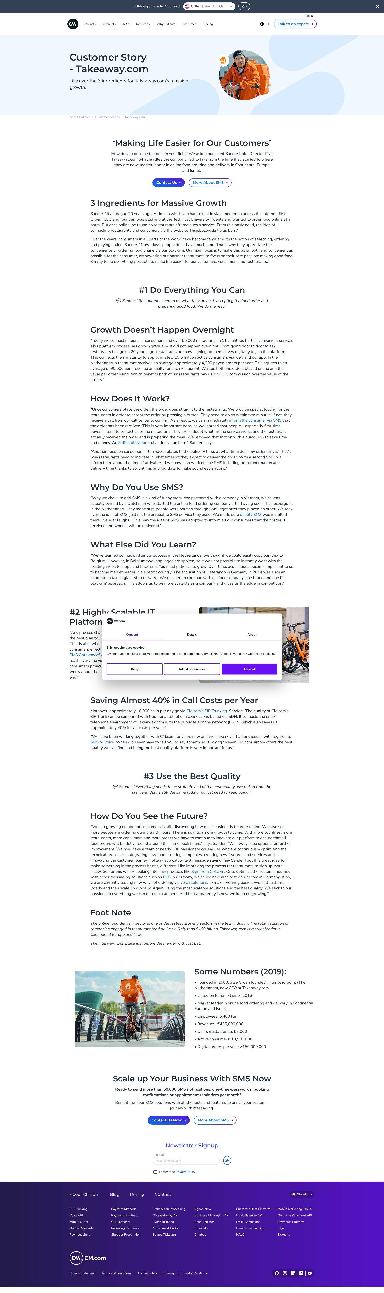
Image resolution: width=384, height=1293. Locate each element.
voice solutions (194, 882)
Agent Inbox (202, 1209)
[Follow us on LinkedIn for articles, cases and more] (293, 1273)
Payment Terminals (124, 1215)
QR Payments (120, 1222)
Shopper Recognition (126, 1234)
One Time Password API (295, 1215)
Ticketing (284, 1234)
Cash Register (204, 1222)
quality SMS (251, 514)
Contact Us (166, 182)
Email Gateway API (249, 1215)
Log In (309, 16)
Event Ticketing (163, 1222)
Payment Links (80, 1234)
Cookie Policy (147, 1273)
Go (244, 6)
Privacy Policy (185, 1172)
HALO (240, 1234)
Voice (109, 742)
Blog (114, 1194)
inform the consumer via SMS (255, 420)
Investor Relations (194, 1273)
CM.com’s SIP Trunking (206, 711)
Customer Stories (107, 117)
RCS (167, 877)
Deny (134, 669)
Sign (281, 1228)
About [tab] (252, 634)
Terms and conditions (116, 1273)
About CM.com (80, 117)
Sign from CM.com (207, 871)
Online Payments (82, 1228)
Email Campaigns (248, 1222)
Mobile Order (79, 1222)
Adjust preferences (192, 669)
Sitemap (169, 1273)
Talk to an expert (293, 24)
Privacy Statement (82, 1273)
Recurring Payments (125, 1228)
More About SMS (208, 182)
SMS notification (132, 442)
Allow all (250, 669)
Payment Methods (123, 1209)
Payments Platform (291, 1222)
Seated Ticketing (164, 1234)
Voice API (76, 1215)
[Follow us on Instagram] (285, 1273)
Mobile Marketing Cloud (294, 1209)
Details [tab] (192, 634)
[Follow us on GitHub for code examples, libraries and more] (277, 1273)
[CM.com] (72, 24)
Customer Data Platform (253, 1209)
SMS (94, 742)
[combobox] (209, 6)
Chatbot (200, 1234)
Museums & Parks (165, 1228)
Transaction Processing (169, 1209)
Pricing (208, 24)
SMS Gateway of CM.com (92, 655)
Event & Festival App (250, 1228)
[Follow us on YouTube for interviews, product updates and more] (309, 1273)
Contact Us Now (167, 1120)
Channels (201, 1228)
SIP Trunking (79, 1209)
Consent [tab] (132, 634)
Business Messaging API (211, 1215)
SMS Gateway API (165, 1215)
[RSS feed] (301, 1273)
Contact (163, 1194)
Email (161, 1155)
